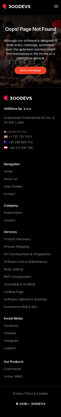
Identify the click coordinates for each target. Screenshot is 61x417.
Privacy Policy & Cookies (30, 393)
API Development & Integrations (27, 254)
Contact (9, 194)
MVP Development (17, 277)
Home (8, 171)
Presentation (13, 213)
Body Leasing (13, 269)
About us (10, 179)
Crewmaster (12, 369)
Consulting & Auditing (19, 284)
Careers (9, 220)
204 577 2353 (19, 132)
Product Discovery (17, 239)
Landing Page (13, 292)
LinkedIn (10, 348)
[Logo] (17, 6)
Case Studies (13, 186)
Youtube (10, 333)
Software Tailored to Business (25, 299)
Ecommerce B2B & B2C (21, 307)
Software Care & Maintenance (25, 262)
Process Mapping (16, 246)
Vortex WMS (13, 376)
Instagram (11, 341)
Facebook (11, 325)
